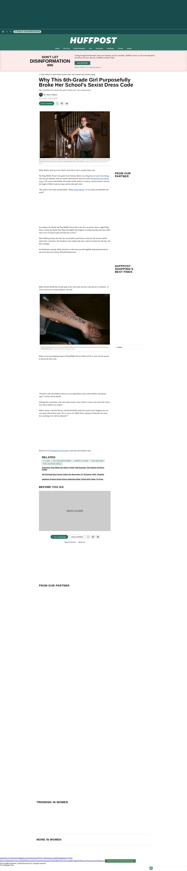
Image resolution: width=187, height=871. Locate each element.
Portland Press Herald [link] (59, 451)
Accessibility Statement (72, 861)
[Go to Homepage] (151, 868)
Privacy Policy (85, 861)
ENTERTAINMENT (79, 48)
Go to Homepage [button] (60, 537)
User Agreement (38, 861)
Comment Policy (49, 861)
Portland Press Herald (52, 464)
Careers (30, 861)
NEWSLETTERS (66, 858)
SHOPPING (99, 48)
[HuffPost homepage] (25, 856)
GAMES (129, 48)
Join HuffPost (82, 63)
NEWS (57, 48)
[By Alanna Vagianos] (41, 95)
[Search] (11, 31)
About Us (3, 861)
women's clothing (81, 461)
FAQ (25, 861)
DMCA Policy (59, 861)
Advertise (9, 861)
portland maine (97, 461)
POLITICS (66, 48)
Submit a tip (81, 542)
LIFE (90, 48)
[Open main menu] (3, 32)
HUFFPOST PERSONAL (43, 858)
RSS (22, 861)
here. (93, 74)
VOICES (120, 48)
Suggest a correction (70, 542)
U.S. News (46, 461)
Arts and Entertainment (62, 461)
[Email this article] (67, 103)
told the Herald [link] (79, 190)
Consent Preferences (97, 861)
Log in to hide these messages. (93, 67)
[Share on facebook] (62, 103)
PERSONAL (110, 48)
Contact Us (17, 861)
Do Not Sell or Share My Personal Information (120, 861)
